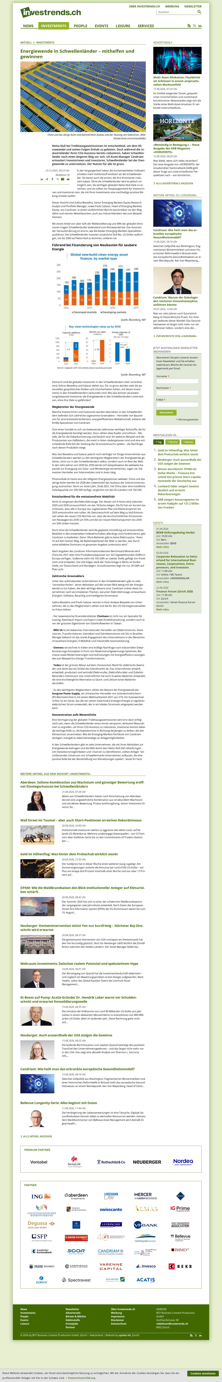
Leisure (123, 25)
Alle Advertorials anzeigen (174, 183)
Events (101, 25)
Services (146, 25)
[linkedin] (40, 180)
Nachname (163, 388)
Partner (30, 1185)
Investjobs (72, 1323)
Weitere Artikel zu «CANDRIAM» (175, 195)
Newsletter (193, 6)
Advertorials (162, 42)
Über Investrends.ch (144, 6)
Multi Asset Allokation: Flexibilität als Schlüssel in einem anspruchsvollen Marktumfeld (176, 81)
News (28, 25)
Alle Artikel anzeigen (37, 1136)
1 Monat (188, 442)
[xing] (45, 180)
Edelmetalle (73, 1320)
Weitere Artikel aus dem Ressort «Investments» (55, 774)
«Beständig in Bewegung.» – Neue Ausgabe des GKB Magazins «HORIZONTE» (176, 148)
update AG (125, 1335)
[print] (66, 180)
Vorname (162, 376)
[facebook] (51, 180)
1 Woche (172, 442)
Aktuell (26, 42)
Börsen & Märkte (76, 1316)
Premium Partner (37, 1150)
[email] (61, 180)
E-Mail (161, 399)
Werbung (172, 6)
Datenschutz (118, 1323)
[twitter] (56, 180)
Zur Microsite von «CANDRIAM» (176, 336)
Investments (53, 25)
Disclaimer (117, 1320)
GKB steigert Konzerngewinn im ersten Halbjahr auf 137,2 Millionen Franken (178, 503)
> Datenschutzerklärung (80, 1378)
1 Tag (159, 442)
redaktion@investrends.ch (172, 1323)
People (80, 25)
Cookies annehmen (203, 1373)
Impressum (118, 1316)
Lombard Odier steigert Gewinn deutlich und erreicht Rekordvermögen (178, 490)
